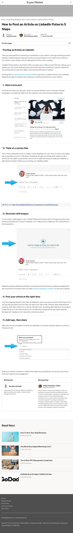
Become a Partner (6, 501)
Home (3, 19)
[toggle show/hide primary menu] (3, 2)
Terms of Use (4, 508)
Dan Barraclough (11, 36)
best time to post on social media (23, 74)
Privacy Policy (5, 503)
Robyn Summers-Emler (31, 36)
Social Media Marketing (13, 19)
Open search (71, 2)
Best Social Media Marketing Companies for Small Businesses (35, 205)
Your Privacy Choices (7, 506)
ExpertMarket (35, 2)
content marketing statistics (44, 289)
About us (3, 498)
